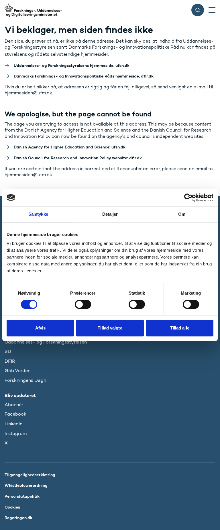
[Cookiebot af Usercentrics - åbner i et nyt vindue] (188, 197)
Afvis (40, 327)
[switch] (83, 304)
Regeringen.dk (18, 517)
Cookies (12, 507)
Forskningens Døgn (25, 380)
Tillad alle (179, 327)
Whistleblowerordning (26, 485)
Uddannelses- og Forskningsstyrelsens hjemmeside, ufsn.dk (71, 65)
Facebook (15, 414)
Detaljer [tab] (110, 214)
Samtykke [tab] (38, 214)
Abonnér (14, 404)
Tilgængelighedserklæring (30, 474)
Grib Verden (17, 370)
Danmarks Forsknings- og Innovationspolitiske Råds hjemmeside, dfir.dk (84, 76)
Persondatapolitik (22, 496)
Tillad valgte (110, 327)
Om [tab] (181, 214)
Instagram (16, 433)
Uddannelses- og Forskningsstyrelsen (46, 342)
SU (8, 351)
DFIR (10, 361)
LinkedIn (13, 423)
